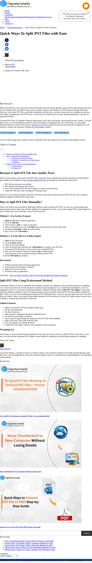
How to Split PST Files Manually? (18, 156)
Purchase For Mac (61, 133)
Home (7, 11)
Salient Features (17, 166)
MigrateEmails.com (29, 560)
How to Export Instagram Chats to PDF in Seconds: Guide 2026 (29, 541)
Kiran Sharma (18, 60)
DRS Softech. (60, 560)
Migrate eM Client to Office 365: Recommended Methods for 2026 (30, 547)
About (7, 21)
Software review (45, 17)
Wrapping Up (16, 168)
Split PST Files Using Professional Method (21, 164)
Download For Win (8, 133)
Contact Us (9, 23)
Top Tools (35, 17)
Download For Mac (44, 133)
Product (8, 13)
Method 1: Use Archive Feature (22, 158)
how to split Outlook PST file (34, 180)
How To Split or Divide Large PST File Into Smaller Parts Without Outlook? (39, 275)
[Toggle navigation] (31, 7)
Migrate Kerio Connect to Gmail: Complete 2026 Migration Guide (30, 550)
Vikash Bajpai (10, 66)
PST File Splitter (38, 127)
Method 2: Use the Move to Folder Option (26, 160)
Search (86, 533)
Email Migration (25, 17)
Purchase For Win (25, 133)
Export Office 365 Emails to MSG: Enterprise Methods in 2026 (29, 543)
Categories (9, 15)
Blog (7, 19)
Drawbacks (15, 162)
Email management (12, 17)
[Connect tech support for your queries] (86, 6)
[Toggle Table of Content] (2, 150)
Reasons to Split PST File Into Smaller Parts (21, 154)
